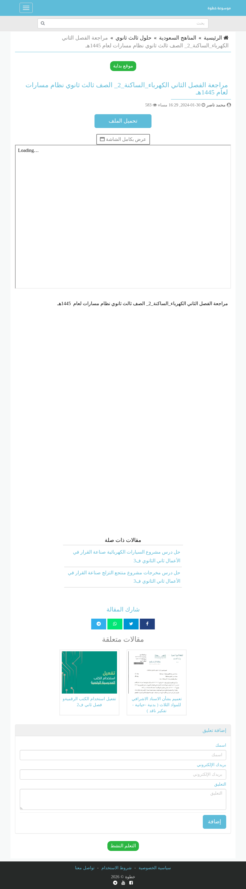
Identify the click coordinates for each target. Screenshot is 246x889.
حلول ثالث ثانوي (134, 38)
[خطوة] (219, 7)
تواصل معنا (84, 868)
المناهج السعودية (177, 38)
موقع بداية (123, 65)
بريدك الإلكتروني (211, 765)
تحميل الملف (123, 121)
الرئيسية (214, 38)
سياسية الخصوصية (155, 868)
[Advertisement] (123, 356)
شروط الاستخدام (116, 868)
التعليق (220, 784)
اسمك (220, 745)
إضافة (214, 822)
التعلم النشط (123, 845)
